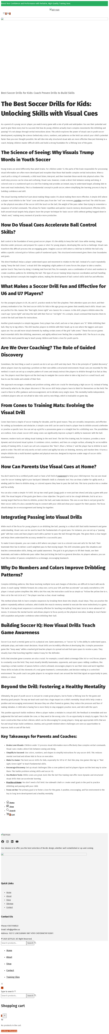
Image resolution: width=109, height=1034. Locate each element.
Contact (9, 907)
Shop (8, 900)
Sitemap (9, 904)
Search (30, 943)
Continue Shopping (9, 1031)
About (8, 896)
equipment (62, 476)
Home (8, 892)
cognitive (77, 200)
